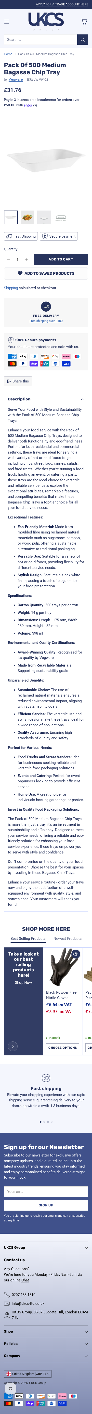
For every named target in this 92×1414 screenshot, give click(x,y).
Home (8, 54)
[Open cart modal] (84, 21)
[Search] (82, 39)
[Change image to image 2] (27, 217)
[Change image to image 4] (61, 217)
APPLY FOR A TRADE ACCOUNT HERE (62, 4)
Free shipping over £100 (46, 321)
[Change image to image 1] (11, 217)
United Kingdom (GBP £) (29, 1374)
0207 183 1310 (23, 1294)
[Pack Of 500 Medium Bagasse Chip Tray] (46, 160)
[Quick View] (75, 954)
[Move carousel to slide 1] (40, 1122)
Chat (25, 1280)
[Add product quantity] (26, 259)
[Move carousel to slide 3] (48, 1122)
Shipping (11, 288)
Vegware (16, 79)
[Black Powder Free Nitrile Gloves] (62, 967)
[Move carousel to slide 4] (52, 1122)
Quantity (10, 249)
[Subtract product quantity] (8, 259)
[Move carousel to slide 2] (44, 1122)
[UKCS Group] (46, 22)
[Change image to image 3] (44, 217)
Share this (21, 381)
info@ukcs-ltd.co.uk (28, 1303)
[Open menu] (6, 21)
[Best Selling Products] (13, 1046)
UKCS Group (37, 1383)
